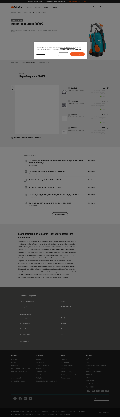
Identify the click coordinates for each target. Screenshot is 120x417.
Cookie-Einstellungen (40, 54)
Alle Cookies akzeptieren (77, 54)
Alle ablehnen (63, 54)
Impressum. (78, 49)
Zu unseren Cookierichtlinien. (67, 49)
